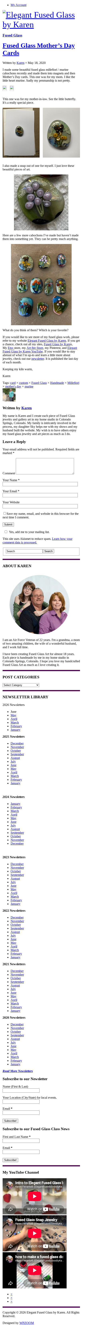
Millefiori (73, 383)
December (17, 743)
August (15, 758)
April (14, 719)
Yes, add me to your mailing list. (29, 532)
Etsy (11, 348)
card (13, 383)
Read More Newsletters (18, 1071)
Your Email (10, 491)
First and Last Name (17, 1136)
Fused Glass (12, 35)
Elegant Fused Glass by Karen (47, 340)
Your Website (11, 502)
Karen (20, 63)
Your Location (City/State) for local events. (30, 1097)
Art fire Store (35, 348)
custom (23, 383)
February (16, 726)
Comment (9, 473)
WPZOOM (26, 1323)
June (13, 765)
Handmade (57, 383)
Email (7, 1108)
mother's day (13, 386)
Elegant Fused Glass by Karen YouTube (40, 349)
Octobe (15, 924)
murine (29, 386)
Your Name (10, 480)
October (16, 750)
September (17, 754)
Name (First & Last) (15, 1086)
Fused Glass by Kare (57, 344)
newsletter (37, 358)
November (17, 747)
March (15, 722)
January (15, 729)
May (13, 715)
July (13, 761)
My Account (18, 5)
